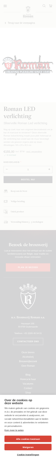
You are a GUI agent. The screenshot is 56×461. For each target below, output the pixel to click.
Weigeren (28, 447)
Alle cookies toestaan (28, 438)
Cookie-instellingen (28, 454)
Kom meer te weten (14, 430)
